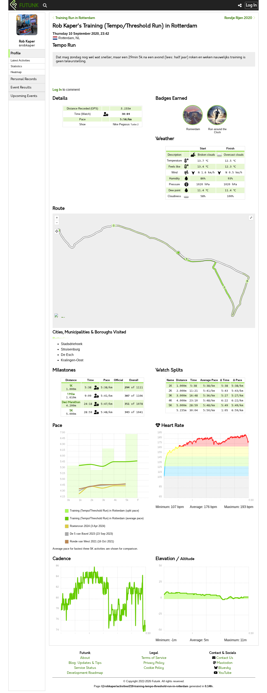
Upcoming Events (24, 96)
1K (71, 385)
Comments (68, 77)
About (85, 658)
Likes (59, 81)
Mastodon (224, 663)
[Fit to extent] (56, 231)
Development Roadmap (85, 673)
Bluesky (224, 668)
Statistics (16, 66)
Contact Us (224, 658)
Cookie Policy (154, 668)
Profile (16, 53)
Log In (251, 5)
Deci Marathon (71, 402)
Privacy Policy (154, 663)
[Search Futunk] (45, 5)
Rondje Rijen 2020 (238, 18)
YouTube (225, 673)
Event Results (21, 87)
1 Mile (71, 394)
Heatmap (16, 72)
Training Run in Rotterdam (75, 18)
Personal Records (24, 79)
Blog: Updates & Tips (85, 663)
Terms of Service (153, 658)
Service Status (85, 668)
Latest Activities (20, 60)
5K (71, 410)
